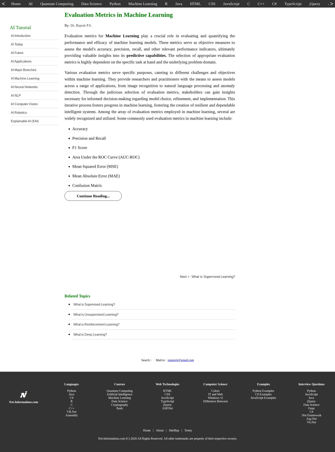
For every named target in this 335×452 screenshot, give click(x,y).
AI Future (17, 53)
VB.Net (71, 411)
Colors (215, 390)
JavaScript (167, 397)
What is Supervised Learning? (94, 304)
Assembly (72, 415)
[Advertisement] (150, 233)
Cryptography (119, 404)
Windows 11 (215, 397)
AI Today (17, 44)
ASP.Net (167, 408)
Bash (120, 408)
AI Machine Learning (25, 78)
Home (147, 430)
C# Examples (263, 394)
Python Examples (263, 390)
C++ (71, 408)
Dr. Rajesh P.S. (81, 25)
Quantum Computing (120, 390)
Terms (188, 430)
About (160, 430)
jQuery (167, 404)
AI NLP (16, 95)
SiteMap (174, 430)
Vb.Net (311, 422)
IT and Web (215, 394)
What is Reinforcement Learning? (96, 324)
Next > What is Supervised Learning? (207, 277)
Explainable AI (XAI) (25, 121)
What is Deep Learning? (90, 334)
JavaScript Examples (263, 397)
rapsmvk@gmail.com (181, 360)
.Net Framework (311, 415)
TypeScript (167, 401)
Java (71, 394)
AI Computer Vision (24, 104)
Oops (311, 408)
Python (71, 390)
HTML (167, 390)
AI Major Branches (23, 70)
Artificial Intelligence (119, 394)
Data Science (119, 401)
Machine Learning (119, 397)
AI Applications (21, 61)
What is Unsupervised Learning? (95, 314)
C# (71, 397)
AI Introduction (21, 35)
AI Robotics (19, 112)
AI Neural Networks (24, 87)
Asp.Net (311, 418)
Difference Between (215, 401)
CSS (167, 394)
